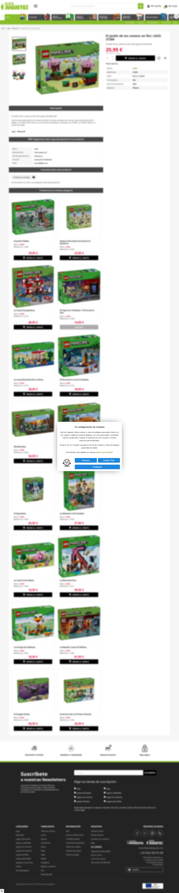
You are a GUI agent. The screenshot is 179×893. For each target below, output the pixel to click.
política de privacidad (104, 452)
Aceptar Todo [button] (109, 460)
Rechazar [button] (86, 460)
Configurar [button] (97, 467)
